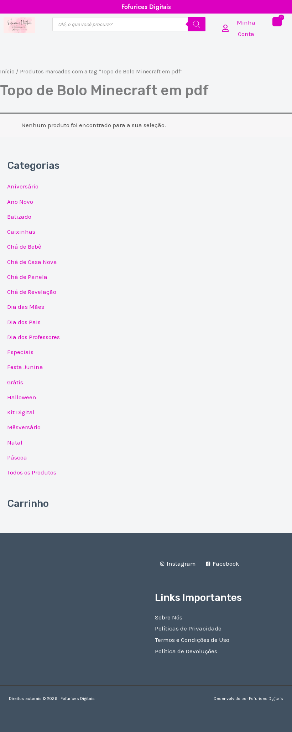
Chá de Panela (27, 276)
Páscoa (17, 457)
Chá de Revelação (31, 291)
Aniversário (22, 186)
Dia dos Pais (24, 322)
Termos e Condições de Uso (192, 639)
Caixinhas (21, 231)
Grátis (15, 382)
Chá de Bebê (24, 246)
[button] (146, 56)
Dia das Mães (25, 306)
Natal (14, 442)
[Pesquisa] (196, 24)
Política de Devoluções (186, 651)
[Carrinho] (277, 21)
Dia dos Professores (33, 337)
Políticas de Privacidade (188, 628)
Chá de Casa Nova (32, 261)
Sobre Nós (168, 617)
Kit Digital (21, 412)
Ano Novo (20, 201)
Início (7, 71)
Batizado (19, 216)
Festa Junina (25, 366)
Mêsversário (24, 427)
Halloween (21, 397)
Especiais (20, 351)
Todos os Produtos (31, 472)
